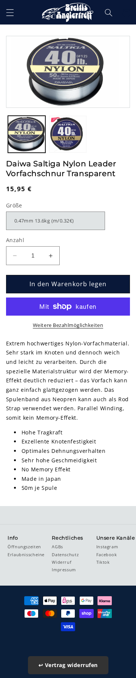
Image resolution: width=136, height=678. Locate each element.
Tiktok (103, 562)
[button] (10, 12)
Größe (14, 205)
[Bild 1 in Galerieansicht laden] (26, 134)
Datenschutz (65, 554)
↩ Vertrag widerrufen (68, 665)
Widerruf (61, 562)
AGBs (57, 546)
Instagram (107, 546)
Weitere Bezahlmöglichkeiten (68, 325)
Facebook (106, 554)
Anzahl (15, 240)
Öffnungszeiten (24, 546)
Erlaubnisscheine (26, 554)
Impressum (64, 569)
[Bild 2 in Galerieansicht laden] (68, 134)
